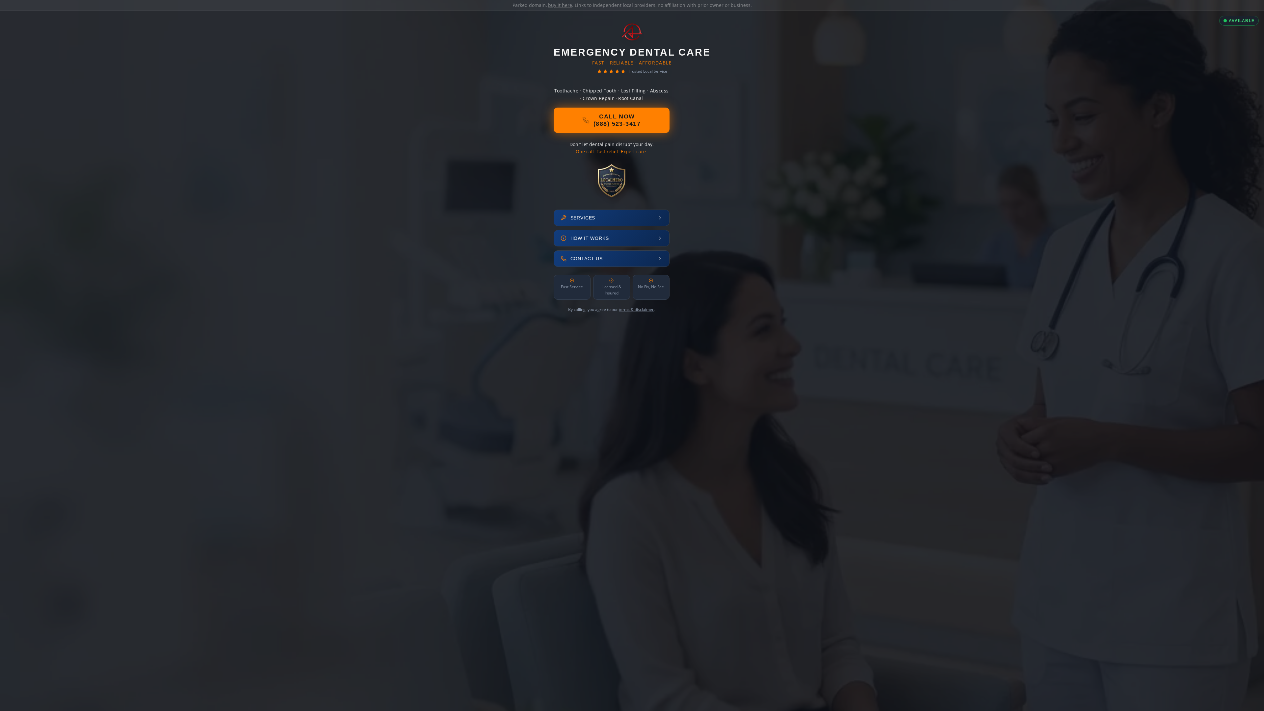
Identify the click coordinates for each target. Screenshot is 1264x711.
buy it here (560, 5)
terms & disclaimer (636, 309)
